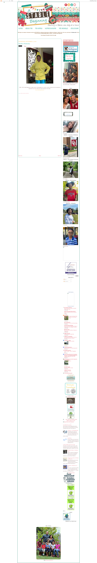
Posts (65, 279)
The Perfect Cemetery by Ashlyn (68, 367)
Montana (22, 93)
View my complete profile (66, 44)
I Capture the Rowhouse (68, 347)
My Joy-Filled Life (67, 322)
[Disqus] (39, 111)
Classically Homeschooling (68, 325)
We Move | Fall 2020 (71, 341)
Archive (71, 40)
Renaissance (66, 315)
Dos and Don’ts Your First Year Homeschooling (70, 323)
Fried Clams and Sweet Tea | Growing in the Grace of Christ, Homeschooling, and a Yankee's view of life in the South (70, 355)
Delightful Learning (67, 340)
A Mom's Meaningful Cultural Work (69, 334)
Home (40, 155)
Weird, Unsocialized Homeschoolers (70, 311)
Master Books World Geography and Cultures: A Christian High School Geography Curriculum (70, 326)
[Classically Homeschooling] (71, 394)
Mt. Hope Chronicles (67, 350)
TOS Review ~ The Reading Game (73, 430)
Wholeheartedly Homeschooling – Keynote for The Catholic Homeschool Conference (70, 338)
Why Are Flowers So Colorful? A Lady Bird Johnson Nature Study (70, 309)
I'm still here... (70, 438)
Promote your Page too (71, 306)
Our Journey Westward (68, 307)
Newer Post (20, 155)
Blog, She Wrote (66, 329)
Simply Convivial (67, 333)
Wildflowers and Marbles (68, 336)
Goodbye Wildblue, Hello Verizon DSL (69, 444)
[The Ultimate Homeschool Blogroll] (71, 382)
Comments (66, 281)
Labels (68, 40)
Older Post (59, 155)
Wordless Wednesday (24, 43)
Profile (65, 40)
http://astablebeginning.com (39, 89)
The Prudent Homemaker (68, 373)
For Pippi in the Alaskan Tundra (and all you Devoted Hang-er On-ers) (73, 317)
